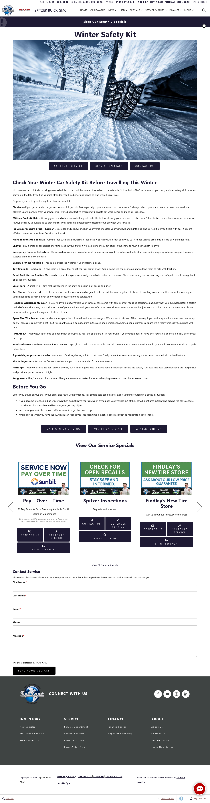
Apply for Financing (120, 734)
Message (18, 635)
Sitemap (98, 776)
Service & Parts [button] (154, 10)
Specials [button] (135, 10)
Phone (16, 622)
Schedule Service (68, 165)
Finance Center (117, 727)
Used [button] (122, 10)
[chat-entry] (199, 789)
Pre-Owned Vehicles (32, 734)
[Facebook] (158, 694)
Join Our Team (160, 740)
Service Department (76, 727)
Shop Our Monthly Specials (105, 21)
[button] (204, 10)
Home (83, 10)
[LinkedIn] (186, 694)
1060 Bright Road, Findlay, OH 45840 (164, 1)
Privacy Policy (66, 776)
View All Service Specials (105, 565)
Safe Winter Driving (63, 428)
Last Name (19, 595)
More (187, 10)
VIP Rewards (97, 10)
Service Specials (109, 165)
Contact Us (144, 165)
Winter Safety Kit (108, 428)
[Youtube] (167, 694)
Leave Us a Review (162, 747)
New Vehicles (28, 727)
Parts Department (75, 740)
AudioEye (64, 783)
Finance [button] (174, 10)
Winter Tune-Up (149, 428)
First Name (20, 582)
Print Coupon (44, 550)
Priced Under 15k (30, 740)
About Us (157, 727)
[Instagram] (176, 694)
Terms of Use (113, 776)
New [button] (111, 10)
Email (17, 608)
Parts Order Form (75, 747)
